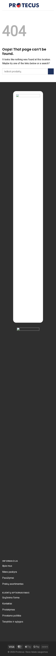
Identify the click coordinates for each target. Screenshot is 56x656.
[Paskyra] (52, 5)
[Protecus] (24, 5)
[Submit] (51, 71)
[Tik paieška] (42, 5)
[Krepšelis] (47, 5)
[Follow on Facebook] (4, 629)
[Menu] (4, 5)
